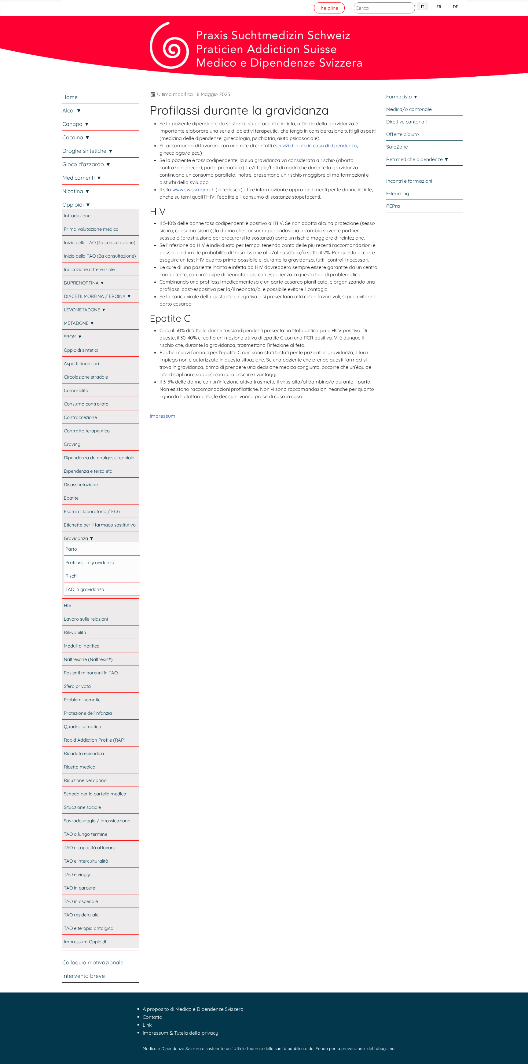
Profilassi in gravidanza (89, 562)
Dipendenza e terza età (88, 471)
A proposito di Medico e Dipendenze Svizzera (193, 1009)
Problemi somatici (82, 700)
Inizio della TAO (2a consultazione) (100, 256)
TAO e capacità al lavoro (90, 847)
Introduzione (77, 215)
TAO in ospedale (81, 901)
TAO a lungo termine (85, 834)
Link (147, 1025)
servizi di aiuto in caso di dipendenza (316, 145)
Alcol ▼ (72, 110)
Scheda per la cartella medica (95, 794)
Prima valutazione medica (91, 229)
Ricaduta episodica (84, 753)
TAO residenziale (81, 915)
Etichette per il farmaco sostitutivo (100, 525)
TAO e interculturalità (86, 861)
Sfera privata (77, 686)
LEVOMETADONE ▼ (85, 310)
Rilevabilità (75, 632)
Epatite (71, 498)
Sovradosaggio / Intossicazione (97, 821)
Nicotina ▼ (76, 191)
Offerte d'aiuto (402, 134)
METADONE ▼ (79, 323)
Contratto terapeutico (87, 431)
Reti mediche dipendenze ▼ (417, 159)
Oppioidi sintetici (81, 350)
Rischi (71, 576)
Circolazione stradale (86, 377)
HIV (68, 605)
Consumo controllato (86, 404)
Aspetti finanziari (81, 363)
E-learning (397, 193)
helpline (329, 8)
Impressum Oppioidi (85, 942)
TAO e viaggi (77, 874)
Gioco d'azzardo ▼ (86, 164)
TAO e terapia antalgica (88, 928)
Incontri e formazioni (409, 181)
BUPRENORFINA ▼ (84, 283)
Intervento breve (83, 975)
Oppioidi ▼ (76, 204)
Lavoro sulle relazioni (86, 619)
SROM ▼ (73, 336)
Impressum (162, 416)
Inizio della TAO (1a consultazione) (99, 242)
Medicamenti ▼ (82, 177)
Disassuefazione (81, 484)
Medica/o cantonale (409, 109)
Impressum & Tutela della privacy (180, 1033)
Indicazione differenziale (89, 269)
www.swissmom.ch (193, 189)
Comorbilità (76, 390)
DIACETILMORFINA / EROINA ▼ (97, 296)
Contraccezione (80, 417)
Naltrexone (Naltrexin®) (88, 659)
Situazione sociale (82, 807)
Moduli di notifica (82, 646)
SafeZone (397, 147)
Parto (71, 549)
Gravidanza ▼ (79, 538)
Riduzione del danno (85, 780)
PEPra (393, 206)
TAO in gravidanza (84, 589)
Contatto (152, 1017)
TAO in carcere (79, 888)
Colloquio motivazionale (92, 962)
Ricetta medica (79, 767)
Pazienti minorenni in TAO (91, 673)
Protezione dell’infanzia (88, 713)
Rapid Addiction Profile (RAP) (95, 740)
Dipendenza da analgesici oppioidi (99, 457)
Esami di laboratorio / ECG (92, 511)
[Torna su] (517, 1052)
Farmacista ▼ (402, 97)
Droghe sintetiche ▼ (87, 150)
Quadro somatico (82, 726)
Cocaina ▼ (76, 137)
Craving (72, 444)
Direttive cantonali (406, 122)
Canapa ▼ (76, 123)
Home (70, 97)
